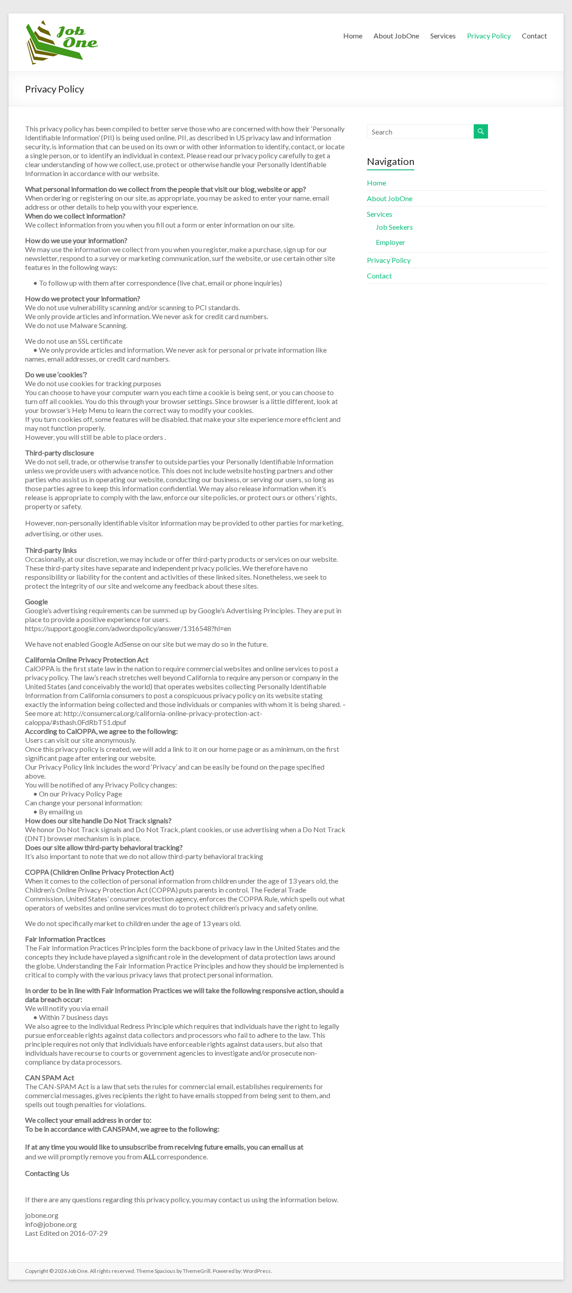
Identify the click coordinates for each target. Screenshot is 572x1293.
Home (352, 35)
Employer (390, 242)
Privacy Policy (489, 35)
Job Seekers (394, 227)
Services (443, 35)
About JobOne (396, 35)
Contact (534, 35)
